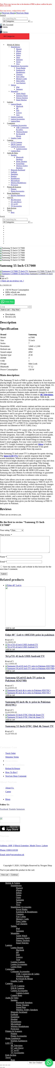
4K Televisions (46, 395)
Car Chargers (20, 83)
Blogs (7, 799)
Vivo (18, 64)
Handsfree (14, 174)
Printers (13, 189)
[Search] (32, 21)
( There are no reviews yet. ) (12, 281)
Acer (17, 115)
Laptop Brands (16, 104)
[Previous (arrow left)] (1, 1067)
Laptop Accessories (18, 119)
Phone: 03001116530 (9, 850)
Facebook (4, 809)
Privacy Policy (11, 761)
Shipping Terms (12, 757)
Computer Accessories (19, 125)
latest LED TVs (11, 456)
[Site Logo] (14, 13)
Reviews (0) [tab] (10, 317)
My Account (8, 24)
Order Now (9, 302)
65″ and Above (16, 202)
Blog (9, 243)
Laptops (10, 102)
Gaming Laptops (17, 117)
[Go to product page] (30, 605)
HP (17, 108)
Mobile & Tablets (13, 45)
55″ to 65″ (14, 204)
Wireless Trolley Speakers (22, 167)
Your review (6, 535)
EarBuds (14, 172)
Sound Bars (20, 164)
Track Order (10, 753)
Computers (11, 123)
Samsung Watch (22, 96)
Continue (14, 875)
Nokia (18, 55)
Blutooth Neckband (18, 170)
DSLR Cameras (16, 144)
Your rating (5, 530)
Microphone (15, 180)
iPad (17, 87)
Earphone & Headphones (20, 71)
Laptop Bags (16, 967)
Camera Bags (16, 995)
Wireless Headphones (18, 183)
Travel (9, 210)
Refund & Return (12, 768)
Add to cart (5, 310)
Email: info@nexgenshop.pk (12, 854)
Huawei (19, 49)
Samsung (19, 59)
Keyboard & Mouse (20, 135)
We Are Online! (35, 1062)
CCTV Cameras (16, 142)
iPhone (18, 51)
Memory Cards (21, 79)
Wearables (14, 91)
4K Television (16, 200)
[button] (3, 15)
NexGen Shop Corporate (15, 776)
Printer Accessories (19, 1036)
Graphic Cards (16, 138)
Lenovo (19, 113)
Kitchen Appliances (18, 195)
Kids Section (10, 1055)
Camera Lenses (21, 149)
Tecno (18, 62)
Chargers (19, 74)
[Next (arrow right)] (4, 1067)
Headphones (15, 178)
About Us (9, 788)
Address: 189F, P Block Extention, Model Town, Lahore (24, 845)
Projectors (15, 1029)
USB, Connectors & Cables (22, 128)
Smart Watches (21, 100)
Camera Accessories (18, 147)
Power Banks (20, 68)
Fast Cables (20, 76)
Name (3, 557)
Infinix (18, 53)
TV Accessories (17, 1053)
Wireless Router (22, 132)
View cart (4, 875)
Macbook (19, 106)
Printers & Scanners (14, 187)
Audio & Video (12, 153)
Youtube (12, 809)
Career (8, 791)
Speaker (14, 155)
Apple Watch (20, 93)
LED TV (10, 197)
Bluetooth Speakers (19, 158)
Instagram (20, 809)
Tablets (13, 85)
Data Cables (20, 81)
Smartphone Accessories (19, 66)
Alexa (40, 444)
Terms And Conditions (14, 765)
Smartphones (15, 47)
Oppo (18, 57)
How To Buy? (11, 772)
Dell (17, 110)
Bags (12, 212)
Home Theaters (21, 161)
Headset (14, 176)
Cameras (10, 140)
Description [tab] (10, 314)
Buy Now (15, 310)
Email (3, 562)
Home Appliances (13, 193)
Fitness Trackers (22, 98)
